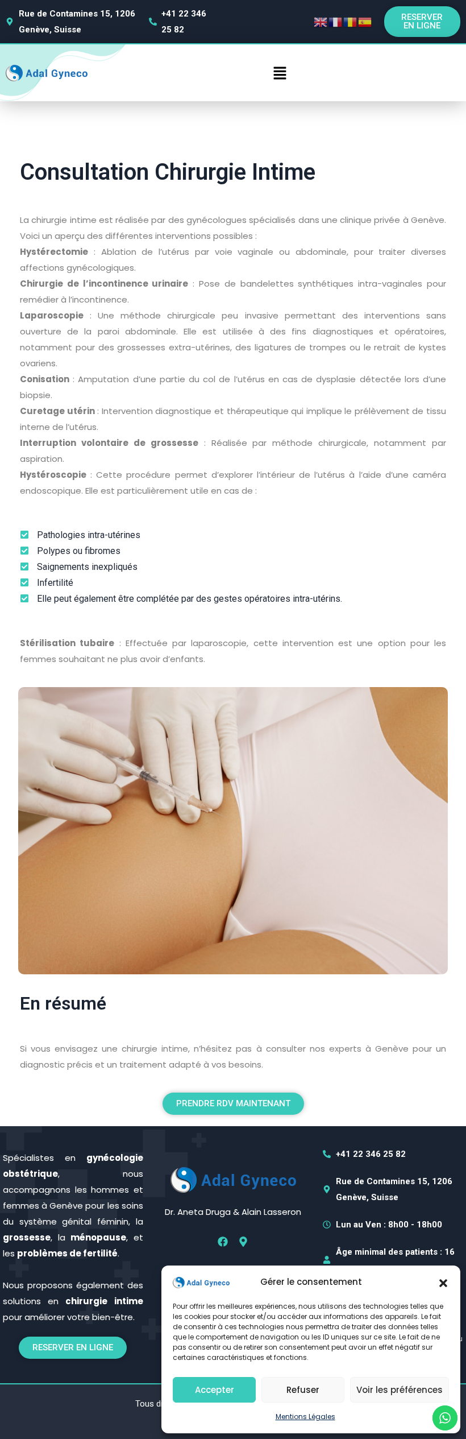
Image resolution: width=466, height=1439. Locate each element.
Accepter (214, 1390)
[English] (321, 21)
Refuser (302, 1390)
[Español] (365, 21)
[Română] (350, 21)
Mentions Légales (305, 1416)
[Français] (335, 21)
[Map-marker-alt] (243, 1241)
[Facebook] (223, 1241)
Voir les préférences (399, 1390)
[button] (443, 1282)
